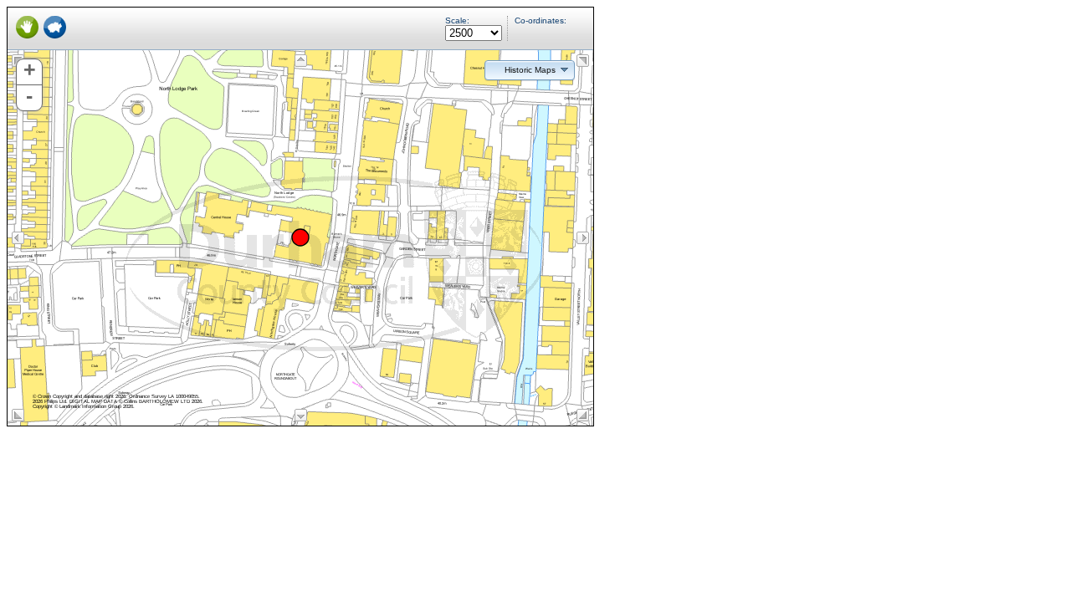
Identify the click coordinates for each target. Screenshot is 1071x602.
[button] (530, 69)
